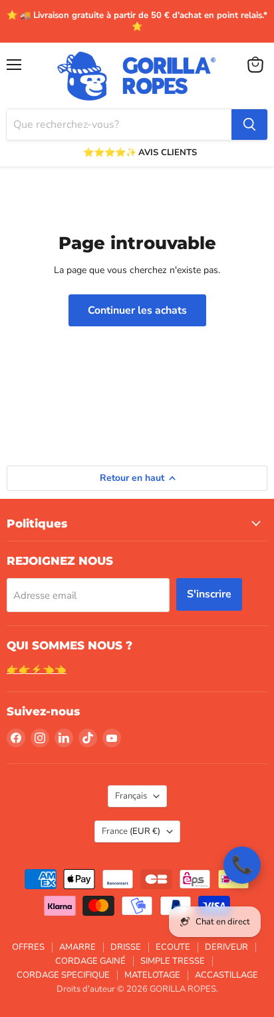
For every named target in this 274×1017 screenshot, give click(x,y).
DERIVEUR (226, 947)
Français (131, 796)
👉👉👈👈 (37, 669)
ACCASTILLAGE (226, 975)
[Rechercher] (249, 124)
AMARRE (77, 947)
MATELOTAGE (152, 975)
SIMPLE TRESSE (172, 961)
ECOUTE (173, 947)
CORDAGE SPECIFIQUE (63, 975)
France (131, 831)
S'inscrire (209, 594)
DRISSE (125, 947)
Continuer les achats (137, 310)
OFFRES (28, 947)
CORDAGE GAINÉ (90, 961)
